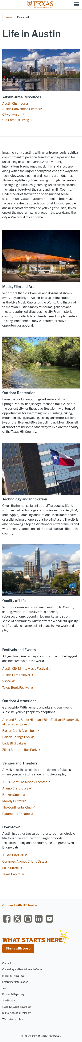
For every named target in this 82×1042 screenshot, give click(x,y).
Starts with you (17, 948)
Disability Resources (13, 975)
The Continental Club (17, 807)
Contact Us (8, 963)
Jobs (4, 988)
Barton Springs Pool (16, 737)
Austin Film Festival (16, 675)
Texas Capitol (11, 874)
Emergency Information (15, 981)
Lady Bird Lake (12, 743)
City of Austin (11, 114)
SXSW (6, 681)
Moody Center (12, 801)
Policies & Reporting (13, 994)
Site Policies (8, 1000)
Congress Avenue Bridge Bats (23, 861)
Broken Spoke (12, 795)
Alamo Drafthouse (15, 788)
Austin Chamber (13, 103)
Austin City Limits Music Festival (25, 668)
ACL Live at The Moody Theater (24, 782)
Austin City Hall (13, 855)
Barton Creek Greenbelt (19, 731)
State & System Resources (16, 1006)
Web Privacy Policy (12, 1019)
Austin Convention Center (20, 109)
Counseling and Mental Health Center (22, 969)
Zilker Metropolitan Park (19, 750)
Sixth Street (10, 868)
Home (9, 17)
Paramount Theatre (16, 814)
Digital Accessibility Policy (16, 1012)
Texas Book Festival (16, 687)
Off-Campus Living (15, 120)
